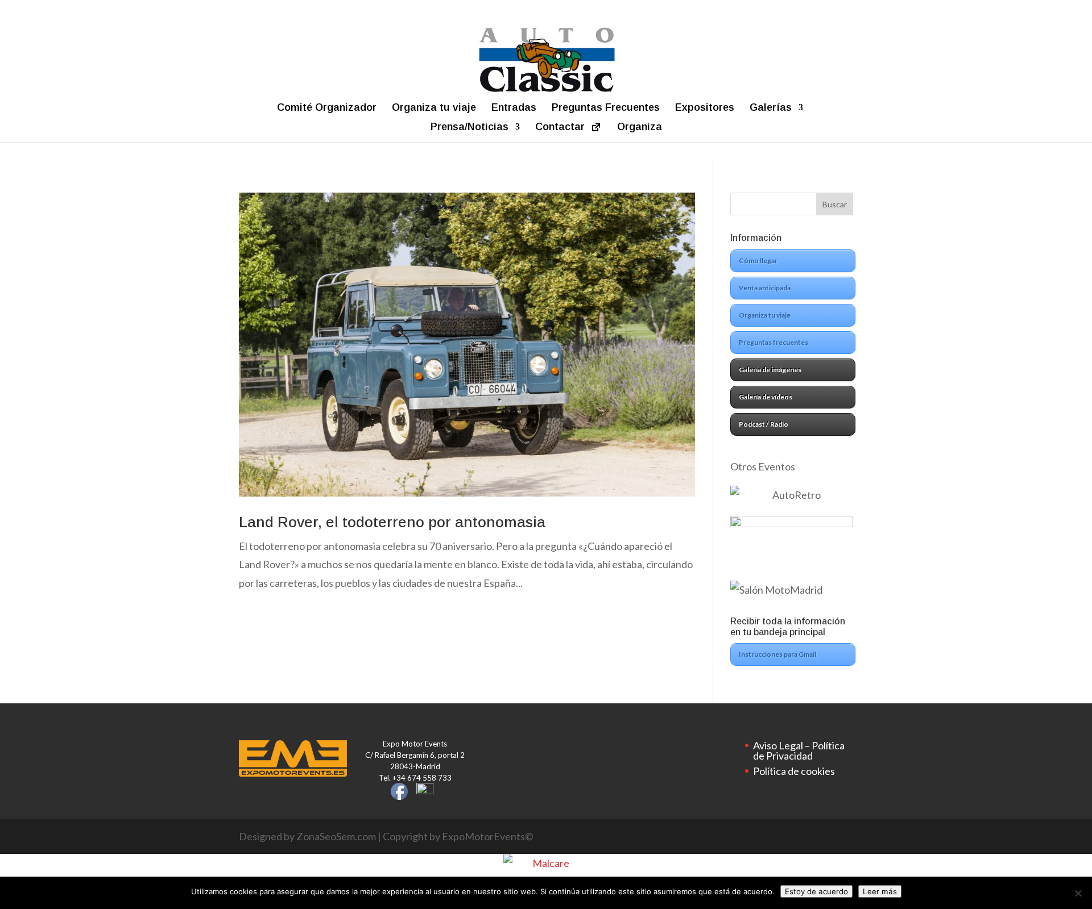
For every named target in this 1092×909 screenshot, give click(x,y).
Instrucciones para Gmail (777, 654)
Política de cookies (794, 771)
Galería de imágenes (770, 369)
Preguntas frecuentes (773, 342)
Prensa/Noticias (469, 127)
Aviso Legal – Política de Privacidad (799, 750)
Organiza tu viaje (434, 107)
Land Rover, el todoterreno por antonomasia (392, 522)
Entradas (513, 107)
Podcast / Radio (763, 424)
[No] (1077, 893)
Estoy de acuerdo (816, 891)
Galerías (771, 107)
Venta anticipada (765, 287)
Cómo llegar (758, 260)
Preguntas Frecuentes (606, 107)
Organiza (639, 127)
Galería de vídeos (765, 397)
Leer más (880, 891)
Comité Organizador (327, 107)
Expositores (704, 107)
